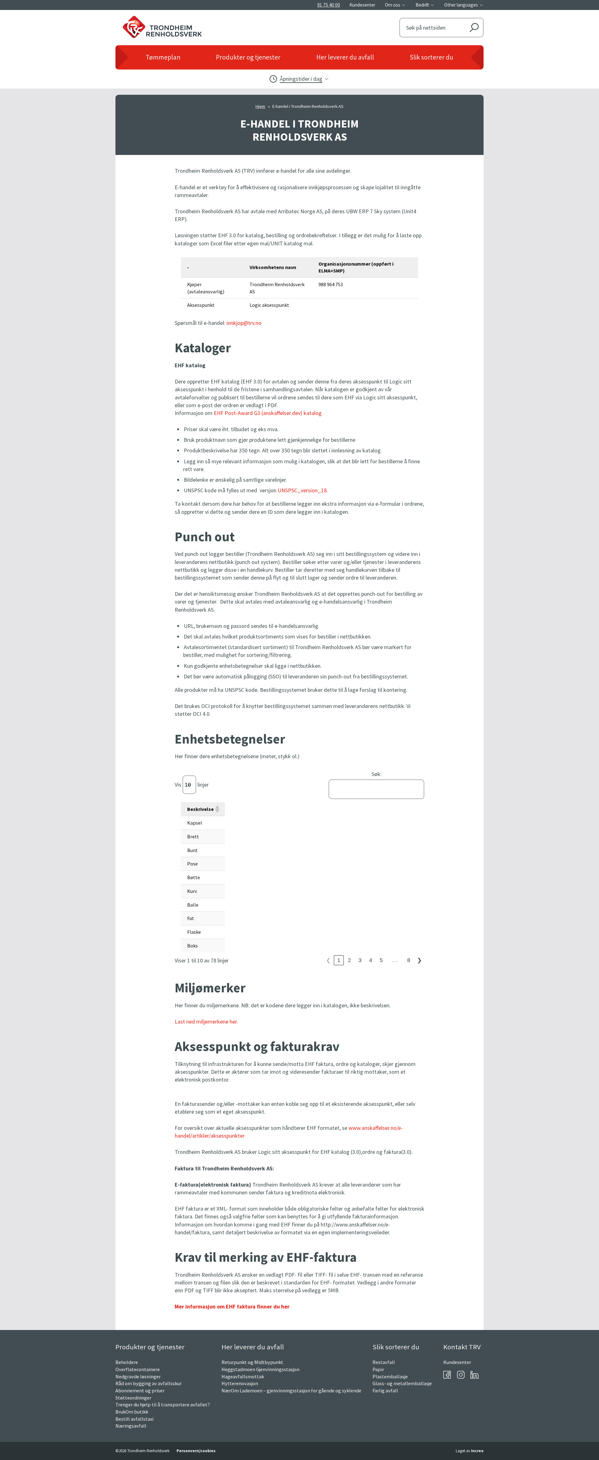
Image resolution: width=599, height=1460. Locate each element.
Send (474, 27)
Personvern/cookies (196, 1450)
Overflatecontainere (137, 1369)
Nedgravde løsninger (138, 1376)
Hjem (260, 106)
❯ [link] (419, 960)
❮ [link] (328, 960)
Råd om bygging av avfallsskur (148, 1383)
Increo (477, 1450)
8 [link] (408, 960)
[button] (217, 809)
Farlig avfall (385, 1390)
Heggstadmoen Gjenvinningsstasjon (261, 1369)
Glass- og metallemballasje (402, 1383)
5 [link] (381, 960)
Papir (378, 1369)
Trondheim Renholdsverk (197, 25)
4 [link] (370, 960)
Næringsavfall (130, 1426)
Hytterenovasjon (240, 1383)
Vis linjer (192, 784)
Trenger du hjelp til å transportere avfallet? (162, 1404)
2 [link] (349, 960)
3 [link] (360, 960)
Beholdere (126, 1362)
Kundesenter (457, 1362)
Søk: (377, 774)
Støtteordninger (133, 1398)
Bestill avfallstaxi (134, 1419)
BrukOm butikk (131, 1412)
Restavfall (384, 1362)
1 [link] (338, 960)
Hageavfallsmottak (243, 1376)
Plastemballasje (390, 1376)
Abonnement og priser (139, 1390)
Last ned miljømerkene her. (206, 1021)
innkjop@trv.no (243, 322)
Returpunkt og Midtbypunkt (252, 1362)
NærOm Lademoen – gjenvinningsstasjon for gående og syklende (291, 1390)
